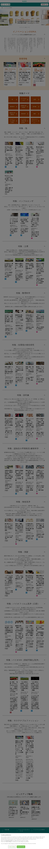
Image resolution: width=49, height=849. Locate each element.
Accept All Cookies (21, 846)
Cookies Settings (12, 846)
